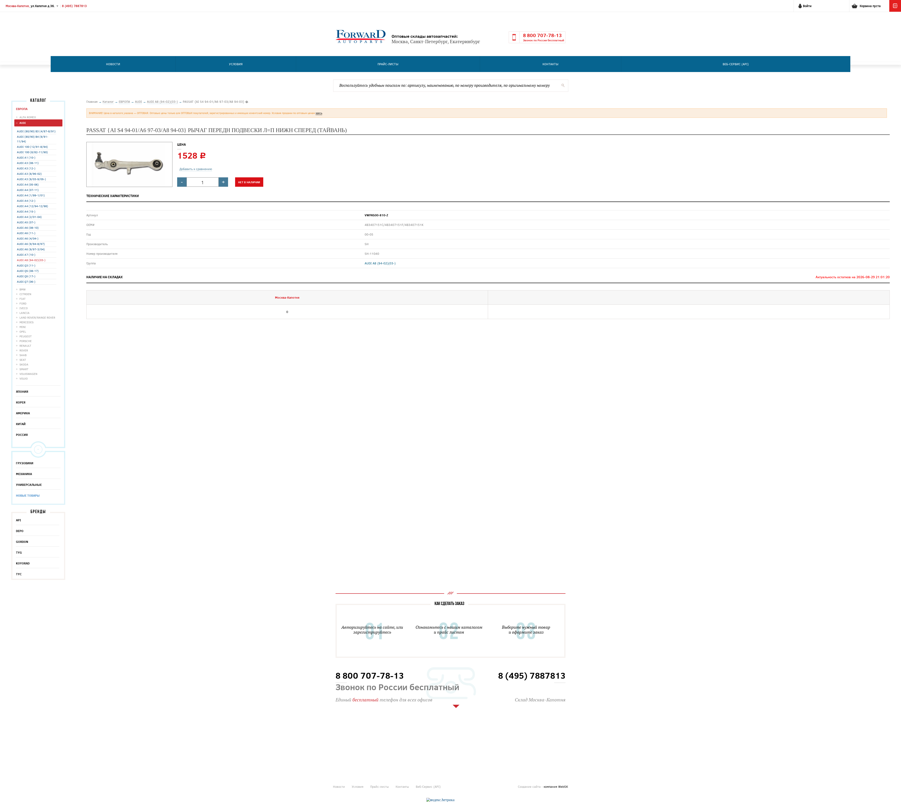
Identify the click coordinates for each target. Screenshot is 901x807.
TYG (19, 552)
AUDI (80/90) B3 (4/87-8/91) (36, 131)
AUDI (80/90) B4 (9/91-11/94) (32, 139)
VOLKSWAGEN (28, 374)
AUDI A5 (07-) (26, 222)
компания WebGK (556, 786)
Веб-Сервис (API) (736, 64)
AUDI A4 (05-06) (28, 184)
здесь (319, 113)
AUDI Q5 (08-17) (28, 271)
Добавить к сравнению (195, 169)
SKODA (23, 364)
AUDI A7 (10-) (26, 254)
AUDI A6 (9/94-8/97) (31, 244)
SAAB (23, 355)
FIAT (22, 299)
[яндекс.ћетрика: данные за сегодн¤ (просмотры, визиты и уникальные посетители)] (440, 800)
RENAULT (25, 345)
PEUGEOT (25, 336)
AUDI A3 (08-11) (28, 163)
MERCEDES (26, 322)
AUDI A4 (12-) (26, 200)
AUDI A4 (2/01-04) (29, 217)
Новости (113, 64)
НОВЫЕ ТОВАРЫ (28, 495)
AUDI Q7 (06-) (26, 281)
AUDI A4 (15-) (26, 211)
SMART (23, 369)
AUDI (22, 123)
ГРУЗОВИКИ (24, 463)
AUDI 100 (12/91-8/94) (32, 146)
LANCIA (24, 313)
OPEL (22, 331)
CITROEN (25, 294)
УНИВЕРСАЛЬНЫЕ (29, 485)
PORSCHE (25, 341)
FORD (23, 303)
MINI (22, 327)
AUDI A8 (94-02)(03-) (31, 260)
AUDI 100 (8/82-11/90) (32, 152)
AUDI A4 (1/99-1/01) (31, 195)
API (18, 520)
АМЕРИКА (23, 413)
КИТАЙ (21, 424)
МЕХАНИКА (24, 474)
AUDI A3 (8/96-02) (29, 173)
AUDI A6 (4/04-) (27, 238)
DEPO (19, 531)
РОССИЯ (22, 435)
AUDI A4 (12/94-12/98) (32, 206)
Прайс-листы (388, 64)
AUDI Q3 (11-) (26, 265)
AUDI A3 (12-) (26, 168)
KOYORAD (23, 563)
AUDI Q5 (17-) (26, 276)
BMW (22, 289)
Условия (236, 64)
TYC (19, 574)
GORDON (22, 542)
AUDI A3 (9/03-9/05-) (31, 179)
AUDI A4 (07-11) (28, 190)
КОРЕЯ (20, 402)
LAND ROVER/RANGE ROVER (37, 317)
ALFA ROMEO (27, 117)
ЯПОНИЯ (22, 391)
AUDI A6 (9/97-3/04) (31, 249)
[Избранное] (895, 10)
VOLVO (23, 378)
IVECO (23, 308)
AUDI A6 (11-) (26, 233)
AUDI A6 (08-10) (28, 227)
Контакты (550, 64)
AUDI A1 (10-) (26, 157)
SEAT (22, 360)
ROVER (23, 350)
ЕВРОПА (21, 109)
